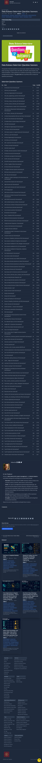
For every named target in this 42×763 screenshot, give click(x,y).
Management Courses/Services (20, 668)
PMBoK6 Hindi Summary (22, 709)
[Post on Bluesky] (16, 29)
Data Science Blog (5, 9)
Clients (5, 661)
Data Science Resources (8, 680)
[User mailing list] (19, 462)
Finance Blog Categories (21, 729)
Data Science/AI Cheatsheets (9, 705)
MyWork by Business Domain (20, 663)
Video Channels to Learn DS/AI (10, 707)
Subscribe (6, 673)
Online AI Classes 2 (8, 739)
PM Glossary (20, 705)
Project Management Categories (22, 724)
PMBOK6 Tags (7, 725)
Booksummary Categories (21, 725)
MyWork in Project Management (20, 666)
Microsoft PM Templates (23, 714)
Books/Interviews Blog (8, 690)
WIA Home (6, 668)
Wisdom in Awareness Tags (9, 720)
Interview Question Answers (8, 35)
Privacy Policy (17, 739)
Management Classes (8, 744)
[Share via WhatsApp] (6, 29)
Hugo (35, 759)
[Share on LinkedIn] (3, 29)
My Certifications (7, 663)
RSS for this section (34, 524)
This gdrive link (17, 74)
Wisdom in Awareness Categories (22, 720)
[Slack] (17, 462)
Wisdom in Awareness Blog (9, 681)
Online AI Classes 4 (8, 742)
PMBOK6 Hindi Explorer (22, 703)
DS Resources (6, 702)
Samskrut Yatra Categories (21, 722)
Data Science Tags (7, 718)
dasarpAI (15, 2)
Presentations (6, 697)
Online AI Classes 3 (8, 740)
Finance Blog (6, 694)
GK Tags (5, 731)
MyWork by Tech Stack (18, 665)
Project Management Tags (9, 724)
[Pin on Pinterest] (10, 29)
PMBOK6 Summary (21, 707)
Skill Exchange (19, 681)
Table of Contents (21, 32)
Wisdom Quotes (7, 683)
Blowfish (37, 759)
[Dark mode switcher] (35, 2)
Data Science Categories (21, 718)
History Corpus (7, 712)
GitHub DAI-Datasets (8, 710)
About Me (6, 659)
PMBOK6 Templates (22, 710)
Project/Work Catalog (18, 661)
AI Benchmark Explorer (21, 678)
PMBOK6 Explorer (21, 702)
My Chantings (6, 687)
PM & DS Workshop (8, 746)
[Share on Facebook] (12, 29)
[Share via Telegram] (8, 29)
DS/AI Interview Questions (9, 709)
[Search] (33, 2)
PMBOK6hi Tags (7, 727)
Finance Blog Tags (7, 733)
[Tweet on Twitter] (5, 29)
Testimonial (6, 665)
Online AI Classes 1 (8, 737)
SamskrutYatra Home (8, 670)
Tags (3, 23)
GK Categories (19, 727)
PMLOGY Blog (6, 696)
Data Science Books (8, 703)
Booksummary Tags (8, 729)
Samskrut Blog (7, 685)
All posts (3, 21)
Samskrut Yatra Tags (8, 722)
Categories (4, 24)
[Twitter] (21, 462)
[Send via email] (14, 29)
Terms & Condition (18, 737)
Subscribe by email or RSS (7, 528)
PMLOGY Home (7, 666)
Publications (6, 672)
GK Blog (5, 688)
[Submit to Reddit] (18, 29)
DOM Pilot (18, 680)
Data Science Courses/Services (20, 659)
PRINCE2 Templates (22, 712)
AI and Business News (8, 692)
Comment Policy (17, 740)
